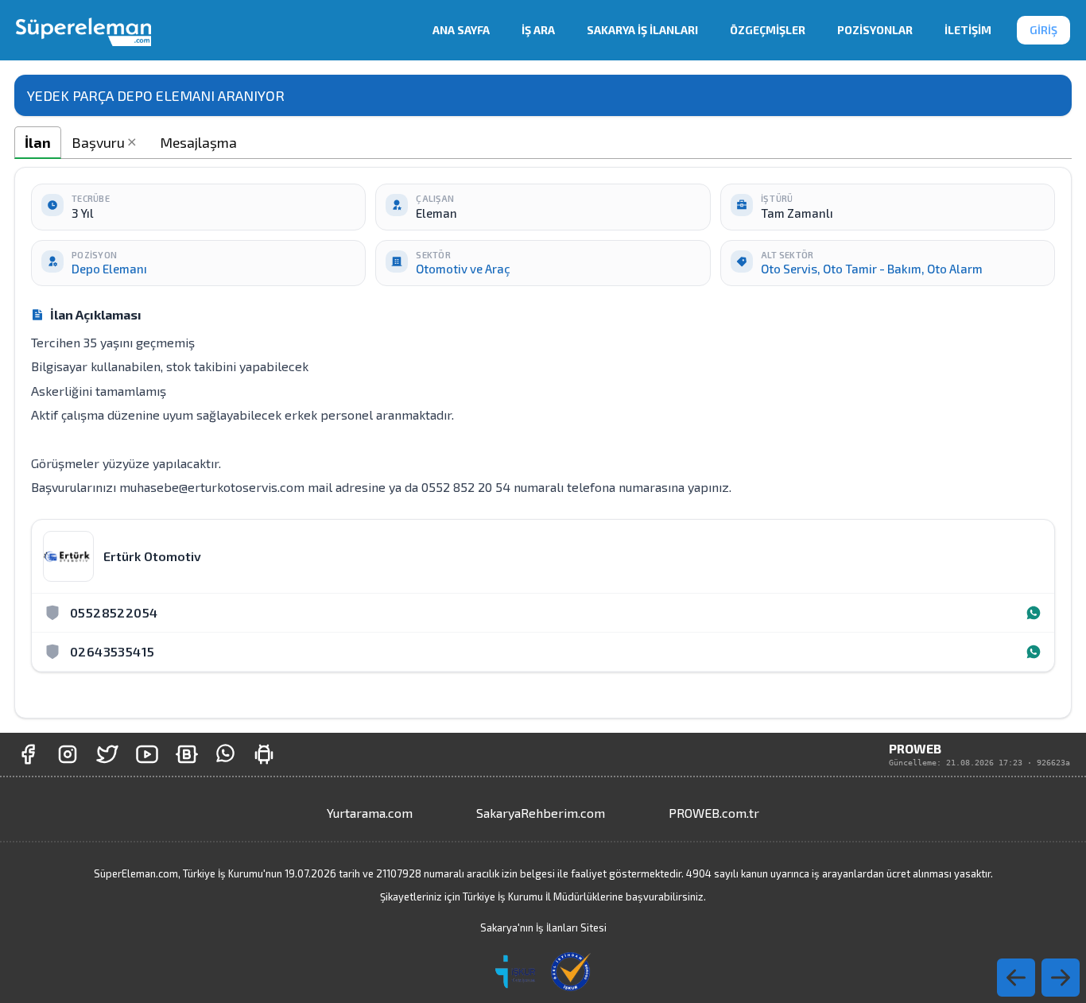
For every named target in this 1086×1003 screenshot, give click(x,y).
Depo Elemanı (109, 268)
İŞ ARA (538, 30)
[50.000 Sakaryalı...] (28, 754)
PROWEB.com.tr (714, 812)
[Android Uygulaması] (264, 754)
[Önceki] (1060, 977)
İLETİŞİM (967, 30)
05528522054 (113, 612)
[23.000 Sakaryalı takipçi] (68, 754)
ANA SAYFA (461, 30)
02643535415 (112, 651)
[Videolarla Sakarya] (147, 754)
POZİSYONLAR (875, 30)
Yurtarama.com (370, 812)
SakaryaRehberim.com (540, 812)
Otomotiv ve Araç (463, 268)
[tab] (37, 142)
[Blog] (187, 754)
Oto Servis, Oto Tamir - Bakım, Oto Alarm (872, 268)
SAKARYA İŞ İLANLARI (642, 30)
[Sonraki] (1016, 977)
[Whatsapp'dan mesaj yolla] (225, 754)
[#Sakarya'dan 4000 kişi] (107, 754)
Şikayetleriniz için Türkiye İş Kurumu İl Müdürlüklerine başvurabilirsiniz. (543, 896)
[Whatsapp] (1033, 613)
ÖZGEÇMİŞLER (767, 30)
